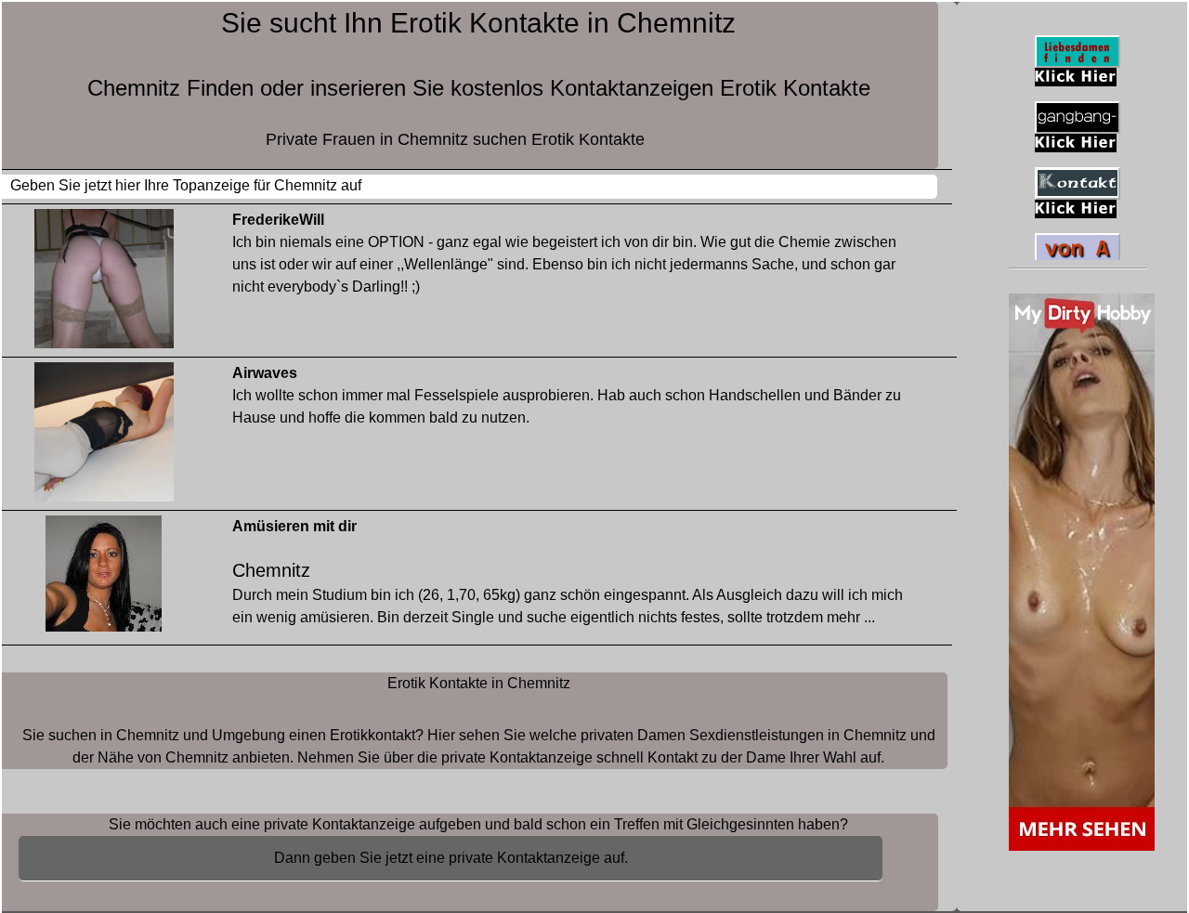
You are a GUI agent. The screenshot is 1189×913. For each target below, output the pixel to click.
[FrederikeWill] (104, 283)
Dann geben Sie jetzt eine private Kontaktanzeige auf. (451, 858)
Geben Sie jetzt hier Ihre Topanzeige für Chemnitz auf (185, 185)
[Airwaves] (104, 436)
